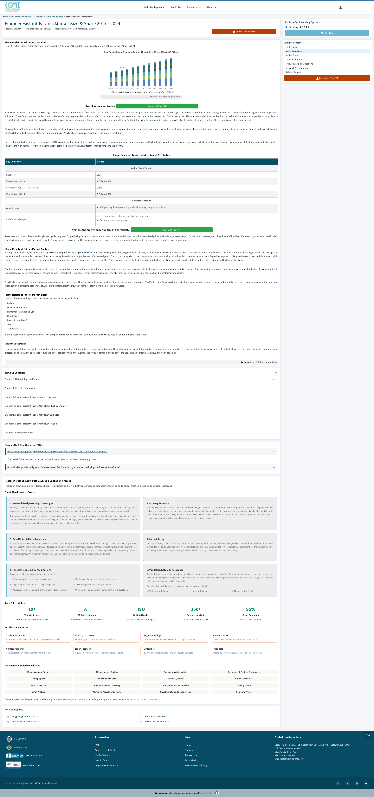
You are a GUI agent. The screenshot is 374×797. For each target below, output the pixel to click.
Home (5, 16)
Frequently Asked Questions (299, 63)
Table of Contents (294, 59)
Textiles (39, 16)
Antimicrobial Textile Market (26, 721)
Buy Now (329, 33)
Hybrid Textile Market (155, 716)
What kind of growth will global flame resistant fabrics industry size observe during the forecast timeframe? (63, 467)
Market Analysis (294, 51)
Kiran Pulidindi (257, 362)
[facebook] (357, 783)
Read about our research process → (142, 699)
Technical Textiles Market (157, 721)
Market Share (292, 55)
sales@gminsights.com (292, 758)
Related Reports (293, 72)
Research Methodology (297, 67)
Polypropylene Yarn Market (25, 716)
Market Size (291, 46)
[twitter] (347, 783)
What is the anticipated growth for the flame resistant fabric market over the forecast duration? (57, 451)
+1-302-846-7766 (288, 751)
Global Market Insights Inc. (18, 783)
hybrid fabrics (84, 252)
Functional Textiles (54, 16)
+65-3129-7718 (288, 755)
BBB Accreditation (87, 615)
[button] (276, 372)
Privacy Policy (205, 793)
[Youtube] (366, 783)
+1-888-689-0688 (292, 748)
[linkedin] (338, 783)
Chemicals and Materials (21, 16)
